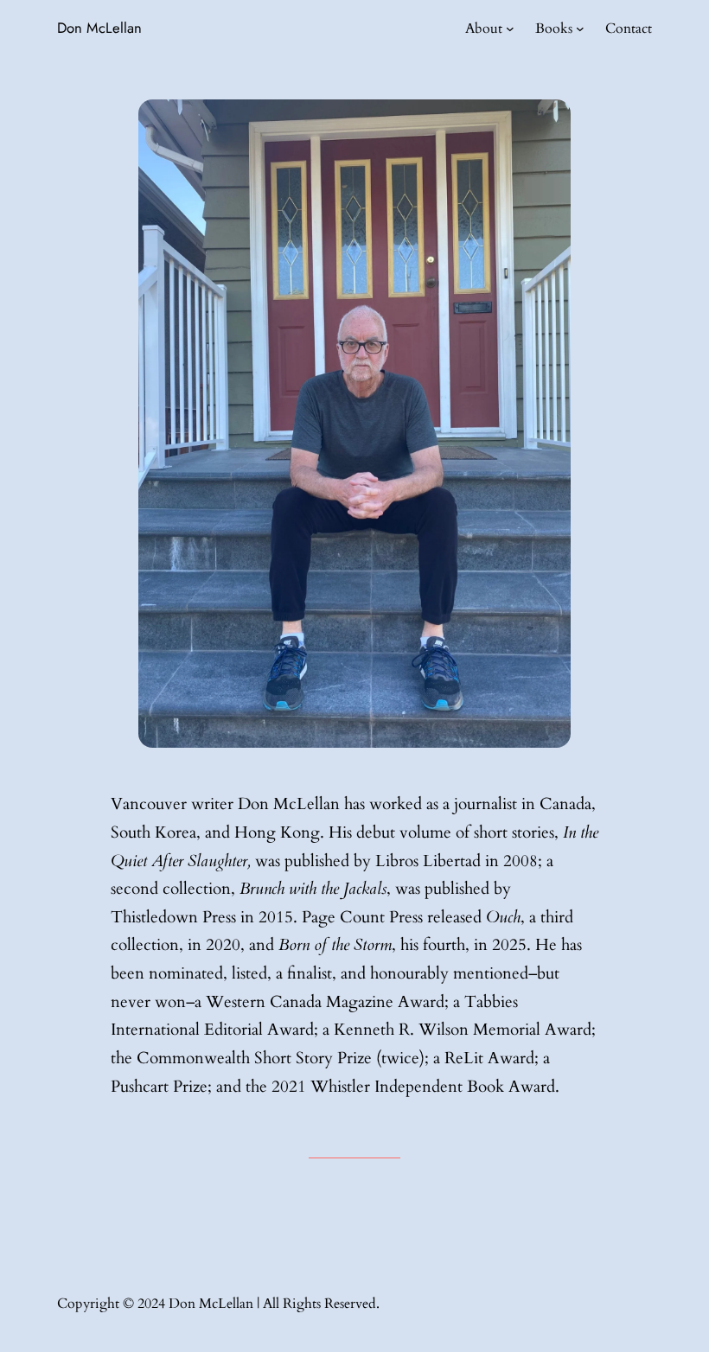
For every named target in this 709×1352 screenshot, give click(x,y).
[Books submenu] (580, 28)
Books (553, 28)
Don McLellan (99, 27)
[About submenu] (510, 28)
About (483, 28)
